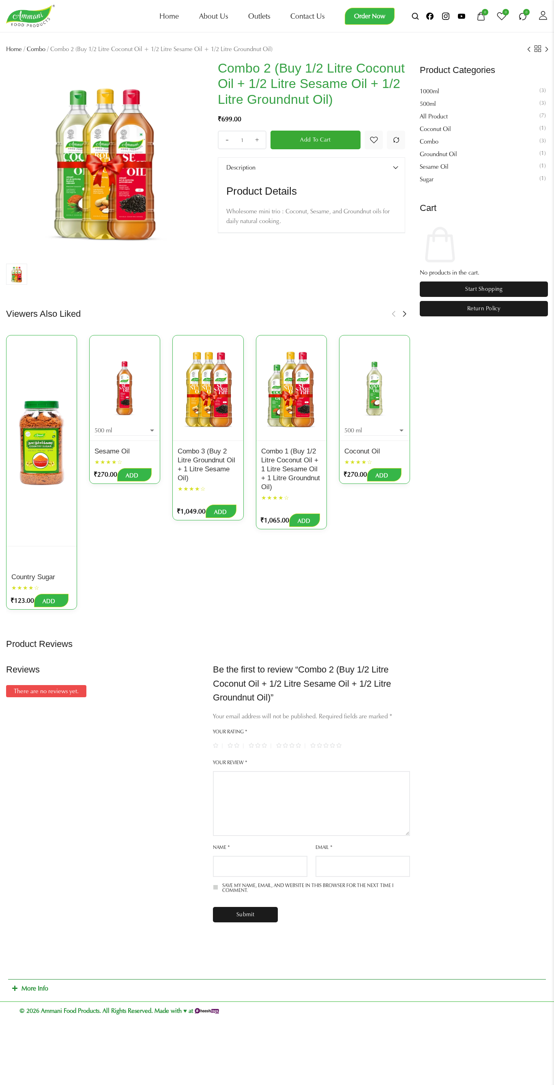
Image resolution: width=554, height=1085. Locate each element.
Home (169, 16)
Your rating (230, 731)
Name (221, 847)
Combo (36, 49)
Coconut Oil (435, 129)
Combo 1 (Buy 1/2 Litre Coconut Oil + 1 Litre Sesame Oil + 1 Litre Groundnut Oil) (290, 469)
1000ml (429, 91)
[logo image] (30, 15)
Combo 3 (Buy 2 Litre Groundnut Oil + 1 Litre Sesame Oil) (206, 464)
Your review (230, 762)
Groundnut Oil (438, 154)
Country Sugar (33, 577)
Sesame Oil (434, 166)
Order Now (369, 16)
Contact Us (307, 16)
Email (324, 847)
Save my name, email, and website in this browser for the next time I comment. (307, 888)
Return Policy (483, 308)
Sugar (427, 179)
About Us (213, 16)
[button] (393, 314)
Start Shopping (483, 289)
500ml (428, 103)
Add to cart (315, 139)
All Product (434, 116)
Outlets (259, 16)
